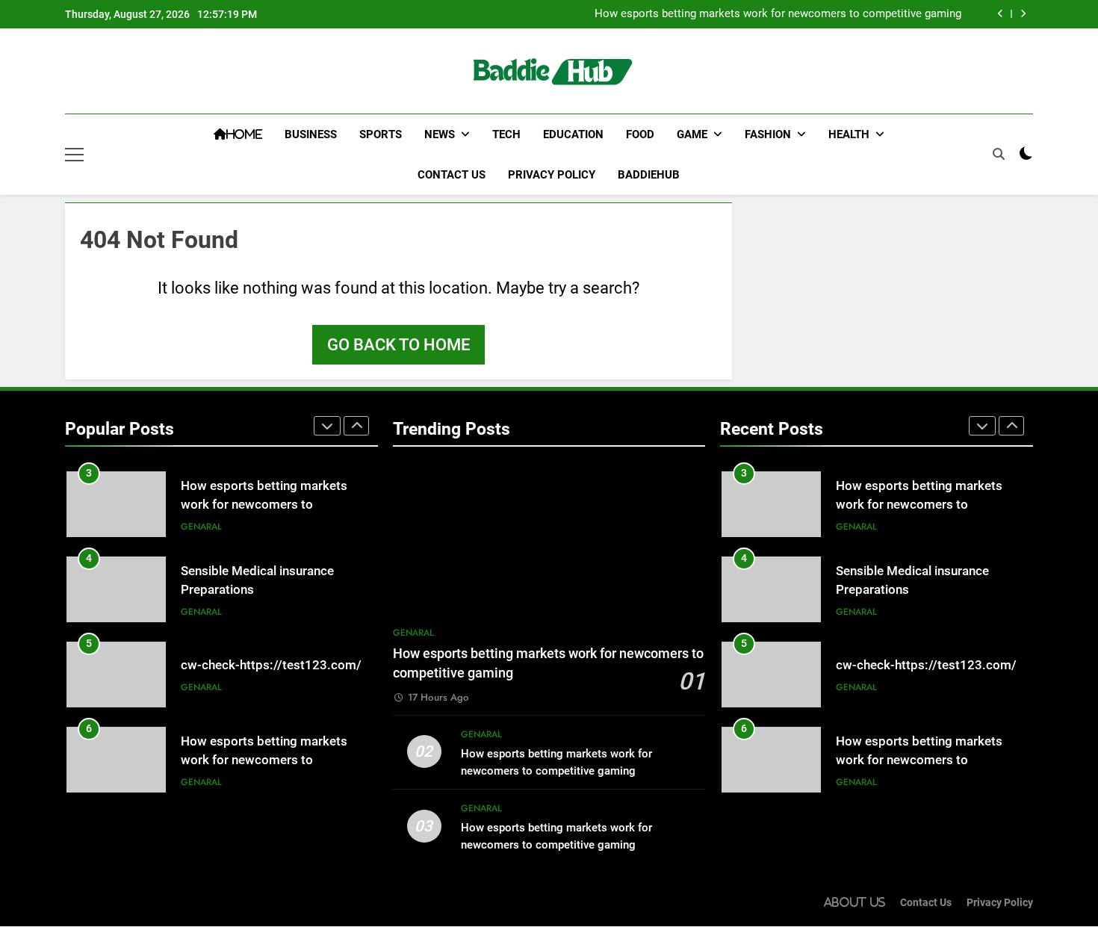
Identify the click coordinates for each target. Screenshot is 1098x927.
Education (573, 134)
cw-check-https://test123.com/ (271, 665)
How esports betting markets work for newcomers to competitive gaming (778, 14)
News (439, 134)
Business (311, 134)
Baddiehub (649, 175)
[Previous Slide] (1000, 13)
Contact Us (452, 175)
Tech (506, 134)
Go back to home (398, 344)
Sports (380, 134)
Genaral (201, 526)
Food (640, 134)
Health (848, 134)
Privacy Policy (551, 175)
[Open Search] (999, 154)
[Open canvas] (74, 155)
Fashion (768, 134)
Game (692, 134)
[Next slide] (1023, 13)
